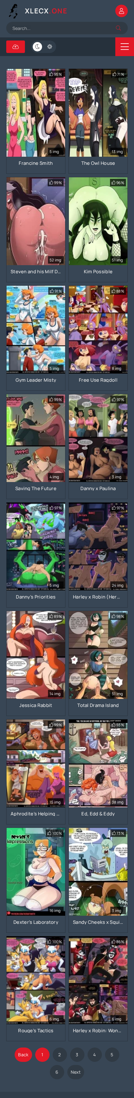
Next (76, 1072)
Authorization (121, 11)
